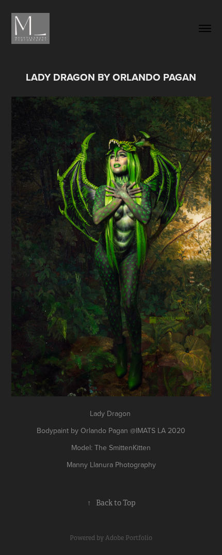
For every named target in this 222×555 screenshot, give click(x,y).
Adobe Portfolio (128, 538)
